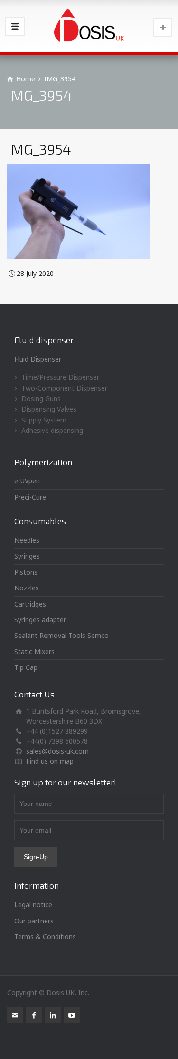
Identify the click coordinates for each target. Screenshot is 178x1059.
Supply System (43, 419)
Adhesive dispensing (52, 430)
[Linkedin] (53, 1015)
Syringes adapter (40, 619)
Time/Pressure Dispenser (60, 377)
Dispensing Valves (48, 408)
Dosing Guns (41, 398)
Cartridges (30, 603)
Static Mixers (34, 651)
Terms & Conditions (45, 936)
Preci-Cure (30, 496)
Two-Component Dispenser (64, 387)
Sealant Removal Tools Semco (61, 635)
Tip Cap (25, 667)
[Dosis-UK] (89, 26)
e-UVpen (27, 480)
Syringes (27, 555)
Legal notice (33, 904)
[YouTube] (72, 1015)
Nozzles (26, 587)
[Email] (15, 1015)
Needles (26, 540)
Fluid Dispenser (37, 358)
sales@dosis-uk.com (57, 750)
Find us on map (50, 760)
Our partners (34, 920)
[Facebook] (34, 1015)
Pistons (25, 572)
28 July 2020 (35, 273)
